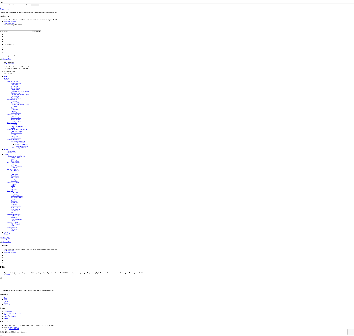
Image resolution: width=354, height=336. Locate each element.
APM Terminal (15, 224)
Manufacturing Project (13, 214)
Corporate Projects (12, 169)
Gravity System (15, 88)
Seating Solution (12, 99)
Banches (13, 116)
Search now (4, 5)
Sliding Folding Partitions (18, 148)
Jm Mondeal (14, 202)
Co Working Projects (13, 162)
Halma (13, 199)
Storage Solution (12, 123)
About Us (6, 78)
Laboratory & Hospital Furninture (17, 129)
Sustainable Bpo (16, 206)
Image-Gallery (11, 152)
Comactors (14, 124)
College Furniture (16, 121)
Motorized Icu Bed (16, 133)
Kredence (14, 204)
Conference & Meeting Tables (20, 94)
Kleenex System (16, 83)
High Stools (14, 109)
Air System (14, 86)
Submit (28, 5)
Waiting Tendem (16, 113)
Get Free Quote (4, 237)
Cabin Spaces (8, 315)
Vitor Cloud (14, 211)
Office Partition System (18, 141)
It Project (10, 191)
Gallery (6, 149)
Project (6, 154)
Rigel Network (15, 209)
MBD (12, 159)
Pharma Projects (12, 227)
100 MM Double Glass (21, 146)
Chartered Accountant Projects (16, 156)
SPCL (13, 179)
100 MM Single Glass (21, 144)
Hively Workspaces (16, 166)
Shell (12, 225)
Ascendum (14, 201)
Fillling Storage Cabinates (18, 126)
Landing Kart (15, 174)
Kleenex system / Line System (12, 313)
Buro (12, 164)
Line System (14, 84)
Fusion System (15, 93)
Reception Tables (16, 98)
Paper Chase (14, 207)
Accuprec (14, 229)
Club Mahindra (15, 171)
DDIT (13, 186)
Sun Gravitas (15, 177)
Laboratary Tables (16, 131)
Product (6, 80)
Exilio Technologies (17, 197)
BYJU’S (13, 184)
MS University (15, 189)
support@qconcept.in (10, 21)
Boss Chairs (14, 106)
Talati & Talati (15, 161)
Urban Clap (14, 181)
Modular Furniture (12, 81)
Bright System (15, 89)
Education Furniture (13, 114)
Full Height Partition (13, 139)
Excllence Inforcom (16, 196)
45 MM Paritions (20, 143)
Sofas (12, 108)
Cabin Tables (15, 96)
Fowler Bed (14, 136)
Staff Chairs (14, 101)
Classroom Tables (16, 118)
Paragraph (14, 167)
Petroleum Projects (12, 222)
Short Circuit (15, 176)
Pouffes (13, 111)
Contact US (7, 234)
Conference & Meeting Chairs (20, 104)
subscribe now (36, 31)
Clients (6, 232)
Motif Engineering (16, 219)
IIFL (12, 172)
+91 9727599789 (9, 23)
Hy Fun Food (15, 216)
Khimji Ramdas (15, 157)
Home (5, 76)
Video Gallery (11, 151)
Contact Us (7, 304)
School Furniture (16, 119)
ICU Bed (13, 134)
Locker (13, 128)
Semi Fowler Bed (16, 138)
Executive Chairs (16, 103)
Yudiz (12, 212)
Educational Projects (13, 182)
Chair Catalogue (8, 311)
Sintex (13, 220)
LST (12, 187)
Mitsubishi (14, 217)
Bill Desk (14, 194)
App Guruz (14, 192)
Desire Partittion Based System (20, 91)
